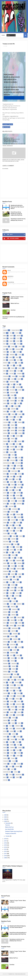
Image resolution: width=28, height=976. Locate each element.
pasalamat (15, 677)
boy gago (12, 389)
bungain (5, 501)
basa (4, 349)
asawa (4, 476)
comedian (13, 511)
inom (18, 351)
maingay (13, 614)
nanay (14, 650)
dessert (13, 519)
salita (20, 706)
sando (19, 712)
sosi (18, 731)
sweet (18, 736)
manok (20, 368)
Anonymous (10, 276)
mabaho (5, 425)
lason (17, 593)
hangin (5, 403)
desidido (5, 519)
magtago (5, 614)
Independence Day (7, 463)
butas (4, 503)
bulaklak (5, 124)
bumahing (19, 498)
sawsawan (5, 717)
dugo (18, 360)
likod (18, 417)
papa (15, 674)
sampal (12, 712)
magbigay (5, 612)
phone (11, 685)
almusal (19, 468)
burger (20, 501)
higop (4, 547)
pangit (20, 346)
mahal (12, 368)
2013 (5, 849)
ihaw (4, 552)
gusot (12, 533)
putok (4, 446)
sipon (4, 731)
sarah (11, 715)
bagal (10, 479)
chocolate (12, 392)
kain (4, 333)
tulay (13, 761)
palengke (14, 663)
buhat (20, 389)
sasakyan (18, 715)
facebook (5, 362)
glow (11, 530)
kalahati (5, 566)
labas (4, 590)
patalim (5, 679)
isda (19, 362)
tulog (17, 333)
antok (19, 473)
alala (19, 379)
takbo (11, 338)
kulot (18, 411)
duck (11, 522)
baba (11, 476)
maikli (13, 427)
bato (11, 349)
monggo (5, 647)
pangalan (12, 354)
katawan (5, 574)
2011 (5, 853)
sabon (4, 701)
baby (18, 476)
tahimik (12, 739)
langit (20, 414)
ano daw (12, 473)
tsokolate (5, 761)
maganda (5, 427)
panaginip (5, 666)
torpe (4, 755)
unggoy (5, 769)
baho (17, 357)
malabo (5, 620)
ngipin (4, 655)
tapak (4, 744)
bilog (11, 492)
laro (4, 417)
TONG (12, 465)
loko (11, 419)
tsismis (13, 758)
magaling (14, 609)
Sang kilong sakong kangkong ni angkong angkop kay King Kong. (16, 213)
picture (11, 373)
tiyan (19, 753)
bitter (18, 492)
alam (11, 468)
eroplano (5, 398)
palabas (5, 438)
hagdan (12, 400)
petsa (4, 685)
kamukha (13, 408)
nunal (12, 658)
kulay (11, 411)
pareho (19, 441)
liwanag (5, 598)
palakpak (5, 663)
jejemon (5, 346)
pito (18, 690)
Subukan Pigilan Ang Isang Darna (13, 831)
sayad (13, 717)
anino (4, 473)
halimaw (13, 538)
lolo (17, 419)
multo (12, 647)
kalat (12, 566)
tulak (13, 457)
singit (10, 728)
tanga (20, 376)
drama (4, 522)
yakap (17, 777)
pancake (5, 441)
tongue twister (15, 330)
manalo (11, 625)
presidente (19, 696)
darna (19, 517)
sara (4, 715)
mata (4, 370)
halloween (5, 541)
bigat (17, 490)
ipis (10, 406)
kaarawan (18, 560)
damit (4, 351)
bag (4, 479)
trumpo (5, 758)
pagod (12, 660)
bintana (18, 387)
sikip (19, 723)
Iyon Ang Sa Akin (9, 829)
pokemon (19, 373)
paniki (13, 669)
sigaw (12, 720)
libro (4, 595)
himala (17, 547)
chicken (5, 511)
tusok (18, 763)
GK (19, 460)
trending (5, 457)
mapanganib (15, 628)
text (13, 454)
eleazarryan (11, 282)
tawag (11, 744)
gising (19, 398)
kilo (4, 576)
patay (4, 338)
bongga (11, 360)
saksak (5, 706)
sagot (19, 701)
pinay (4, 690)
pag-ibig (10, 124)
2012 (5, 851)
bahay (11, 341)
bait (19, 482)
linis (17, 365)
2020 (5, 821)
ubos (10, 766)
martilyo (5, 631)
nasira (4, 652)
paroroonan (6, 677)
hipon (4, 549)
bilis (11, 387)
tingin (4, 750)
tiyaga (11, 753)
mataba (20, 430)
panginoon (5, 669)
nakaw (4, 435)
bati (18, 384)
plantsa (5, 693)
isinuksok (5, 557)
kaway (12, 574)
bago (17, 479)
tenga (4, 747)
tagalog (12, 452)
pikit (4, 444)
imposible (5, 555)
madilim (5, 606)
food (17, 525)
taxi (18, 744)
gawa (4, 530)
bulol (11, 498)
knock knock (6, 579)
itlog (18, 343)
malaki (18, 335)
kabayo (5, 563)
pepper (17, 682)
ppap (11, 696)
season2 (5, 720)
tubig (20, 354)
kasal (13, 571)
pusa (10, 698)
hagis (20, 536)
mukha (12, 433)
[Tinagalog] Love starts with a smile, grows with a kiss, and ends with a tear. (13, 160)
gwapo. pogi (6, 536)
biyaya (4, 495)
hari (16, 544)
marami (5, 430)
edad (4, 525)
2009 (5, 857)
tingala (20, 747)
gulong (5, 533)
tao (11, 333)
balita (19, 484)
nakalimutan (6, 650)
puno (11, 444)
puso (17, 444)
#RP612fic (12, 460)
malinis (20, 427)
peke (4, 682)
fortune (5, 528)
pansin (13, 671)
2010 (5, 855)
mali (19, 620)
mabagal (5, 368)
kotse (14, 579)
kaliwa (4, 568)
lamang (12, 590)
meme (19, 641)
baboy (11, 335)
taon (17, 742)
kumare (5, 587)
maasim (20, 422)
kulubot (5, 585)
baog (4, 487)
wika (11, 777)
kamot (4, 365)
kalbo (19, 566)
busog (4, 392)
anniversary (13, 381)
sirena (11, 731)
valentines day (6, 771)
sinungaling (19, 728)
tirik (18, 750)
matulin (11, 370)
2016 (5, 843)
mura (19, 647)
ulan (12, 379)
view (4, 774)
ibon (18, 549)
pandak (13, 666)
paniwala (5, 671)
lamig (19, 590)
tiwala (4, 753)
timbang (12, 747)
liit (10, 595)
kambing (5, 408)
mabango (19, 603)
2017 (5, 841)
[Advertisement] (11, 791)
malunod (12, 622)
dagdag (18, 514)
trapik (18, 755)
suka (11, 449)
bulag (4, 498)
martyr (13, 631)
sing (4, 728)
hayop (12, 403)
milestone (12, 644)
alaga (4, 468)
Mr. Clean (18, 463)
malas (12, 620)
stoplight (5, 734)
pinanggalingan (14, 687)
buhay (18, 341)
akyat (18, 465)
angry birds (14, 471)
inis (18, 403)
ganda (18, 528)
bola (11, 495)
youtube (5, 780)
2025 (5, 815)
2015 (5, 845)
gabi (12, 528)
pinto (11, 690)
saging (11, 701)
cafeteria (19, 503)
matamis (5, 433)
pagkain (5, 330)
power (4, 696)
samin (4, 712)
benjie (9, 270)
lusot (11, 603)
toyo (11, 755)
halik (19, 400)
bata (4, 360)
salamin (12, 706)
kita (17, 576)
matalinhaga (6, 639)
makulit (19, 617)
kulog (17, 582)
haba (14, 536)
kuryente (5, 414)
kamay (16, 406)
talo (4, 742)
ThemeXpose (11, 974)
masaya (5, 636)
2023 (5, 817)
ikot (16, 552)
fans (11, 525)
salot (13, 709)
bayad (4, 387)
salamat (12, 446)
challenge (5, 509)
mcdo (12, 641)
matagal (13, 636)
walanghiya (18, 774)
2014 (5, 847)
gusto (4, 400)
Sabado (5, 465)
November (8, 823)
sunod (13, 734)
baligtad (5, 484)
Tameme (7, 825)
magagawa (5, 609)
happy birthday (7, 544)
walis (4, 777)
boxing (18, 495)
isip (13, 557)
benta (18, 487)
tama (11, 742)
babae (4, 335)
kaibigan (20, 563)
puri (4, 698)
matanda (15, 639)
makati (11, 617)
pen (10, 682)
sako (11, 704)
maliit (4, 622)
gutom (11, 343)
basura (11, 487)
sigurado (5, 723)
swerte (5, 739)
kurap (12, 587)
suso (11, 736)
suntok (18, 449)
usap (12, 769)
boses (4, 389)
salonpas (5, 709)
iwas (4, 560)
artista (5, 384)
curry (4, 514)
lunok (4, 603)
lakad (13, 414)
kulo (11, 582)
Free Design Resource (20, 974)
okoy (19, 658)
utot (18, 338)
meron (4, 644)
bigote (4, 492)
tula (4, 357)
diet (20, 519)
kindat (10, 576)
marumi (12, 430)
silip (10, 725)
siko (4, 725)
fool (13, 398)
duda (18, 522)
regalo (17, 698)
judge (10, 560)
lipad (4, 419)
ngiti (11, 655)
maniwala (5, 628)
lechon (11, 417)
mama (20, 622)
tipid (11, 750)
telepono (5, 454)
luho (14, 601)
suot (4, 452)
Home (3, 35)
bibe (4, 490)
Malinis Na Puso (15, 303)
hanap (13, 541)
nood (18, 655)
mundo (20, 433)
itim (18, 557)
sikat (13, 723)
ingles (13, 555)
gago (11, 351)
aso (12, 384)
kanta (4, 411)
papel (12, 441)
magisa (13, 612)
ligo (11, 365)
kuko (4, 582)
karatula (19, 568)
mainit (4, 617)
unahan (17, 766)
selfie (4, 449)
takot (19, 739)
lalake (12, 346)
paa (11, 435)
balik (13, 484)
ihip (10, 552)
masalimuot (6, 633)
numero (5, 658)
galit (4, 343)
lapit (4, 593)
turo (12, 763)
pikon (4, 687)
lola (12, 598)
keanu (19, 574)
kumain (13, 585)
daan (11, 514)
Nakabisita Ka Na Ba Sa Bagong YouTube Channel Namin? (17, 207)
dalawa (5, 395)
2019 (5, 838)
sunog (4, 736)
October (8, 836)
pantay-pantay (6, 674)
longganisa (6, 601)
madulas (13, 606)
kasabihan (5, 571)
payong (19, 679)
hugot (11, 549)
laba (19, 587)
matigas (5, 641)
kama (11, 568)
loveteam (5, 422)
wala (10, 774)
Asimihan (13, 310)
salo (19, 446)
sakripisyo (18, 704)
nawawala (12, 652)
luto (13, 422)
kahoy (12, 563)
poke (19, 693)
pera (4, 373)
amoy (4, 381)
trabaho (5, 379)
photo (18, 685)
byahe (11, 503)
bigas (10, 490)
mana (4, 625)
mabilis (12, 425)
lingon (17, 595)
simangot (18, 725)
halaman (5, 538)
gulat (17, 530)
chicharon (14, 509)
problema (5, 376)
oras (19, 370)
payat (12, 679)
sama (20, 709)
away (11, 357)
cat (4, 506)
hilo (11, 547)
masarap (15, 633)
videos (15, 771)
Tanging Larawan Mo (7, 145)
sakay (4, 704)
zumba (4, 460)
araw (4, 341)
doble (12, 395)
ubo (4, 766)
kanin (4, 354)
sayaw (13, 376)
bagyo (4, 482)
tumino (5, 763)
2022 (5, 819)
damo (12, 517)
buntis (12, 501)
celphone (11, 506)
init (4, 406)
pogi (12, 693)
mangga (19, 625)
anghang (5, 471)
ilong (13, 362)
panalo (12, 438)
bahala (12, 482)
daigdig (5, 517)
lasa (11, 593)
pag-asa (5, 660)
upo (19, 457)
